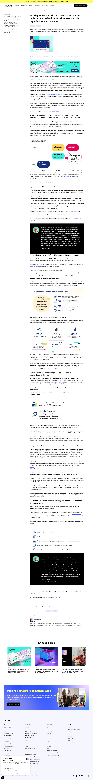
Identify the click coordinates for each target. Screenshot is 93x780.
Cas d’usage (24, 5)
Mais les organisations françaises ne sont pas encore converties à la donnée (12, 27)
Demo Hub (48, 733)
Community (48, 729)
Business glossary (7, 743)
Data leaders (27, 743)
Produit (17, 5)
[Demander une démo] (46, 697)
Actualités (39, 26)
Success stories (49, 743)
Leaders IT (27, 746)
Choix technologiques (8, 733)
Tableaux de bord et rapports (31, 757)
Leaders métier (28, 744)
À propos (69, 727)
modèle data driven (76, 514)
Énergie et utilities (28, 729)
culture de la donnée (62, 461)
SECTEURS (27, 727)
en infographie (55, 111)
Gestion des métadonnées (9, 746)
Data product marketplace (9, 729)
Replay (47, 748)
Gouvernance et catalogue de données (33, 756)
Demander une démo (80, 5)
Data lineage (6, 748)
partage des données (35, 266)
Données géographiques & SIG (31, 766)
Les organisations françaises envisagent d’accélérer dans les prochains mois (11, 31)
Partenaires (37, 5)
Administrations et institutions (31, 733)
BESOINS (27, 751)
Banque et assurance (29, 737)
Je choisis (16, 773)
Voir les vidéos (64, 1)
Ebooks (47, 741)
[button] (2, 777)
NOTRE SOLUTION (7, 727)
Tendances (32, 26)
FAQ (69, 731)
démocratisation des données (54, 94)
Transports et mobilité (29, 735)
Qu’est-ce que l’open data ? (51, 750)
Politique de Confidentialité (17, 775)
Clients (30, 5)
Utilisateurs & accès (8, 752)
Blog (8, 10)
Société (52, 5)
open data (32, 467)
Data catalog (6, 741)
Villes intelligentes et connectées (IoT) (32, 759)
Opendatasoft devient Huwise (74, 729)
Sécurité (43, 775)
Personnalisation (7, 750)
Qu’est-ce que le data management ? (53, 752)
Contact (69, 740)
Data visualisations (7, 753)
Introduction (7, 14)
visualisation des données (61, 384)
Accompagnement (7, 735)
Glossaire (48, 744)
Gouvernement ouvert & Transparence (32, 761)
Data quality (6, 744)
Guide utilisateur (49, 731)
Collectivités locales (29, 731)
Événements (48, 746)
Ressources (45, 5)
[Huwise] (8, 6)
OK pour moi (25, 773)
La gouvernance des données (52, 753)
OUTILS (47, 727)
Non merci (6, 773)
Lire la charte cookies (8, 768)
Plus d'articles (33, 630)
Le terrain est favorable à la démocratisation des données (11, 23)
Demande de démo (71, 742)
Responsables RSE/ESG (30, 748)
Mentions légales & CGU (29, 775)
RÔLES (26, 740)
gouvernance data (66, 176)
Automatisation (7, 755)
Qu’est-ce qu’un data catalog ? (52, 755)
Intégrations (6, 731)
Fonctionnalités (7, 738)
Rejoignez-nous (71, 733)
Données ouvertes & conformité (31, 763)
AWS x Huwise (70, 738)
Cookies (37, 775)
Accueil (5, 10)
